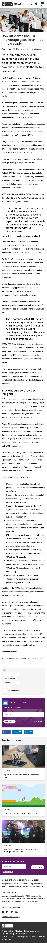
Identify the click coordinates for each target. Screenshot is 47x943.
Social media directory (11, 917)
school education (11, 682)
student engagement (13, 690)
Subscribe (9, 722)
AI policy (18, 931)
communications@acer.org (32, 886)
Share (5, 732)
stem (6, 686)
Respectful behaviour (18, 934)
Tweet (16, 732)
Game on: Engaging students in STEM (20, 813)
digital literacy (10, 678)
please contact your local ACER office (24, 901)
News (18, 4)
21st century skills (11, 674)
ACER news (6, 49)
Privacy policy (39, 721)
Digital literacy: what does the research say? (21, 776)
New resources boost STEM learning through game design (20, 850)
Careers (5, 934)
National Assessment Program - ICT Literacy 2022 (22, 658)
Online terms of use (32, 931)
